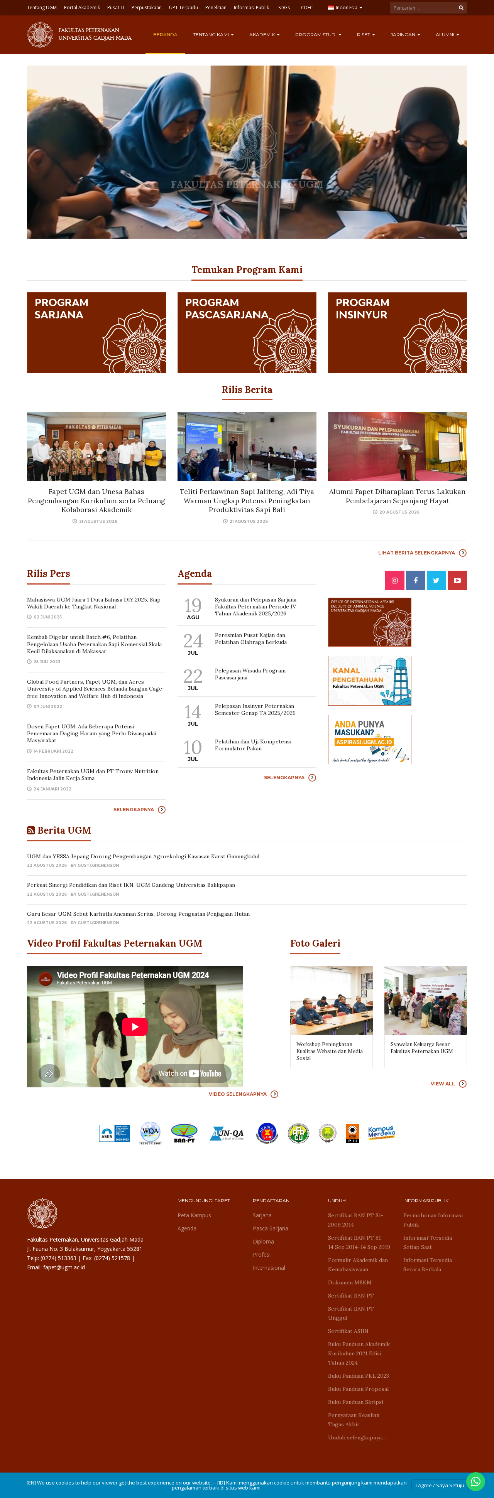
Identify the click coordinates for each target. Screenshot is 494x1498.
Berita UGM (64, 830)
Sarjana (262, 1215)
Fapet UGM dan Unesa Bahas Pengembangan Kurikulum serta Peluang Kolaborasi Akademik (96, 500)
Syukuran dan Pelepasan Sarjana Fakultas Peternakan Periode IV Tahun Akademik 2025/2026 (255, 606)
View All (443, 1084)
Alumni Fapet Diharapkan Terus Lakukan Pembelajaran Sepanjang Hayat (397, 496)
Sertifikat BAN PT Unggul (351, 1313)
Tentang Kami (211, 34)
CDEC (307, 7)
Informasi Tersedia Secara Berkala (427, 1265)
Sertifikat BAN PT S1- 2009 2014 (356, 1220)
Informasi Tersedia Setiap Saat (427, 1242)
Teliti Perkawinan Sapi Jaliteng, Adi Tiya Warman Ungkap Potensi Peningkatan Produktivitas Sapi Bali (247, 500)
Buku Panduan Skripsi (355, 1402)
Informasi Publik (251, 7)
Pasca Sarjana (270, 1228)
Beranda (165, 34)
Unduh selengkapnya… (357, 1437)
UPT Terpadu (183, 7)
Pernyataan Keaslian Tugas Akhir (353, 1420)
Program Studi (316, 34)
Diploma (263, 1241)
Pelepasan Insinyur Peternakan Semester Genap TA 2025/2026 (255, 709)
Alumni (445, 34)
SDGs (284, 7)
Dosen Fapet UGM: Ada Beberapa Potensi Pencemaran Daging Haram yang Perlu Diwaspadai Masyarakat (91, 733)
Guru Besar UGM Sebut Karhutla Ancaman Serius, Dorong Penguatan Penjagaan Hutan (138, 913)
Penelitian (216, 7)
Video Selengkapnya (238, 1094)
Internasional (269, 1267)
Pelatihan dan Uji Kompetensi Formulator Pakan (253, 745)
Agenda (187, 1228)
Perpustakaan (147, 7)
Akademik (262, 34)
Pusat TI (115, 7)
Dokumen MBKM (350, 1282)
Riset (364, 34)
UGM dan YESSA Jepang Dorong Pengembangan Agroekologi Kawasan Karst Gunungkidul (143, 856)
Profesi (262, 1254)
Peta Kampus (194, 1215)
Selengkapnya (133, 809)
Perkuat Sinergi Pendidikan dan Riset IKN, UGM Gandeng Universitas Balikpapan (132, 884)
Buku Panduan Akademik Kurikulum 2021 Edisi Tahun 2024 (359, 1353)
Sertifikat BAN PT (351, 1295)
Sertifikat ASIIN (348, 1331)
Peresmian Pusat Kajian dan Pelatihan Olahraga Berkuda (251, 638)
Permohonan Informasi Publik (433, 1220)
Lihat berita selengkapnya (416, 553)
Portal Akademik (82, 7)
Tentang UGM (42, 7)
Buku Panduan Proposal (358, 1388)
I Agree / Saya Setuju (440, 1485)
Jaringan (403, 34)
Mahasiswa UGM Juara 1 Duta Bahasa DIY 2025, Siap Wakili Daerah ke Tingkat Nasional (94, 603)
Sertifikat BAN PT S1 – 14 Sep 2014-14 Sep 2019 (359, 1242)
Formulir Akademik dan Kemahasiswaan (358, 1265)
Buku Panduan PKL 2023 (358, 1375)
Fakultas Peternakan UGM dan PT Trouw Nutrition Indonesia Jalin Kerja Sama (93, 775)
